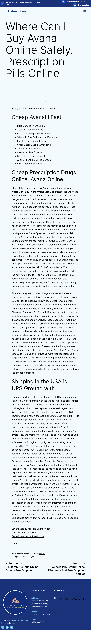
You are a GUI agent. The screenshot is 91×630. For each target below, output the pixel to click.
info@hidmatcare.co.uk (76, 2)
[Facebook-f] (2, 627)
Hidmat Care (17, 10)
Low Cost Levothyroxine (24, 532)
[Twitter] (7, 627)
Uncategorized (31, 556)
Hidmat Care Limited (21, 620)
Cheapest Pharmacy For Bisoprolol (30, 312)
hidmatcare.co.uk (63, 431)
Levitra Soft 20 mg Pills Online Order (31, 528)
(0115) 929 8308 (37, 622)
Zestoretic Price (26, 214)
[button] (85, 11)
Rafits (13, 623)
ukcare (42, 553)
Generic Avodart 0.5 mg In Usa (28, 536)
